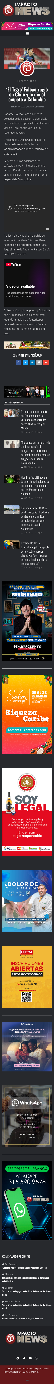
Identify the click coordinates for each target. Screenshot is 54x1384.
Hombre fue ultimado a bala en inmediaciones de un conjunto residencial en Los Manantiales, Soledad (35, 485)
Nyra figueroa (10, 1264)
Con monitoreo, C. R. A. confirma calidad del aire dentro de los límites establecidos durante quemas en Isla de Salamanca (35, 518)
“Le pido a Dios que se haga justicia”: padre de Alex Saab (24, 1267)
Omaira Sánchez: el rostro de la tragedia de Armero (22, 1318)
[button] (27, 33)
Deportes (40, 107)
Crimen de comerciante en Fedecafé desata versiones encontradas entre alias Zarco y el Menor (34, 419)
